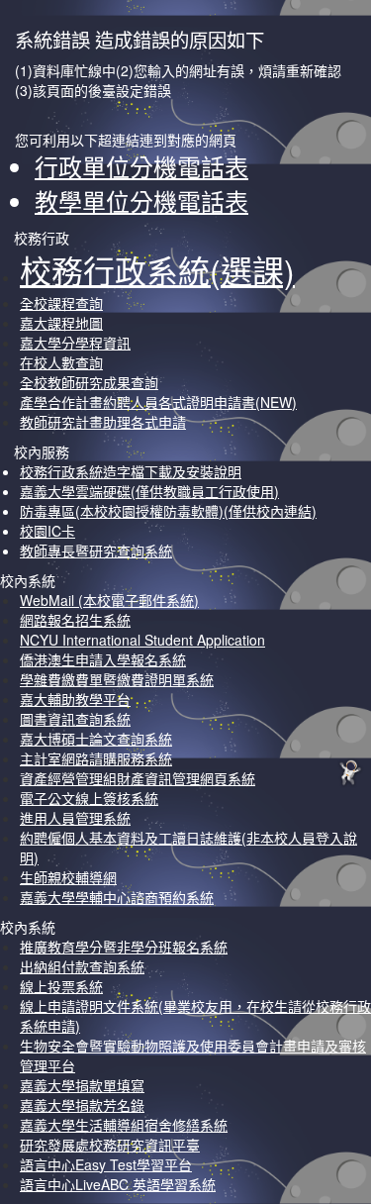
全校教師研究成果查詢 (89, 382)
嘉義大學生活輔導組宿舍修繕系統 (124, 1125)
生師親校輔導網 (68, 877)
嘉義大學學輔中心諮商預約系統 (117, 897)
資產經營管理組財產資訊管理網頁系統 (137, 778)
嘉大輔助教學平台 (75, 699)
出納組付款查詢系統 (82, 966)
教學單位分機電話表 (141, 200)
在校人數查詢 (61, 362)
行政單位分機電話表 (141, 166)
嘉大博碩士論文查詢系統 (96, 739)
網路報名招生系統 (75, 620)
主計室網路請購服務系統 (96, 758)
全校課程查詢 (61, 303)
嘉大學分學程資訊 (75, 342)
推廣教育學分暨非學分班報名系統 (124, 946)
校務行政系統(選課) (157, 269)
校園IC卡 (47, 531)
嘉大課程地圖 (61, 323)
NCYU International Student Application (142, 640)
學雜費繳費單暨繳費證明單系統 (117, 679)
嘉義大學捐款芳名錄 (82, 1105)
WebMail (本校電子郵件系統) (109, 600)
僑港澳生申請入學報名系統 (103, 659)
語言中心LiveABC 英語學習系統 (118, 1184)
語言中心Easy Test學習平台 (106, 1164)
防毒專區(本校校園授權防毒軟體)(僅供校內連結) (168, 511)
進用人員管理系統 (75, 818)
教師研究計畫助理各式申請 (103, 422)
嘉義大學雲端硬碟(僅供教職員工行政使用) (149, 491)
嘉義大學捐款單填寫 (82, 1085)
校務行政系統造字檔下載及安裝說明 (130, 471)
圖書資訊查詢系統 (75, 719)
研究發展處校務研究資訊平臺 (110, 1144)
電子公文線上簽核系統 (89, 798)
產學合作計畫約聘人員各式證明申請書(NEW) (158, 402)
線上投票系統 (61, 986)
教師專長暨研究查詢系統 (96, 550)
